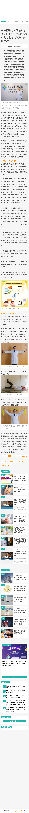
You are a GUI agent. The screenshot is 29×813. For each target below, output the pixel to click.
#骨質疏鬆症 (12, 462)
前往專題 (14, 677)
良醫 (2, 26)
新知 (5, 26)
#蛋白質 (20, 462)
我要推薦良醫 (14, 721)
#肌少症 (4, 462)
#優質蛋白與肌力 (6, 465)
